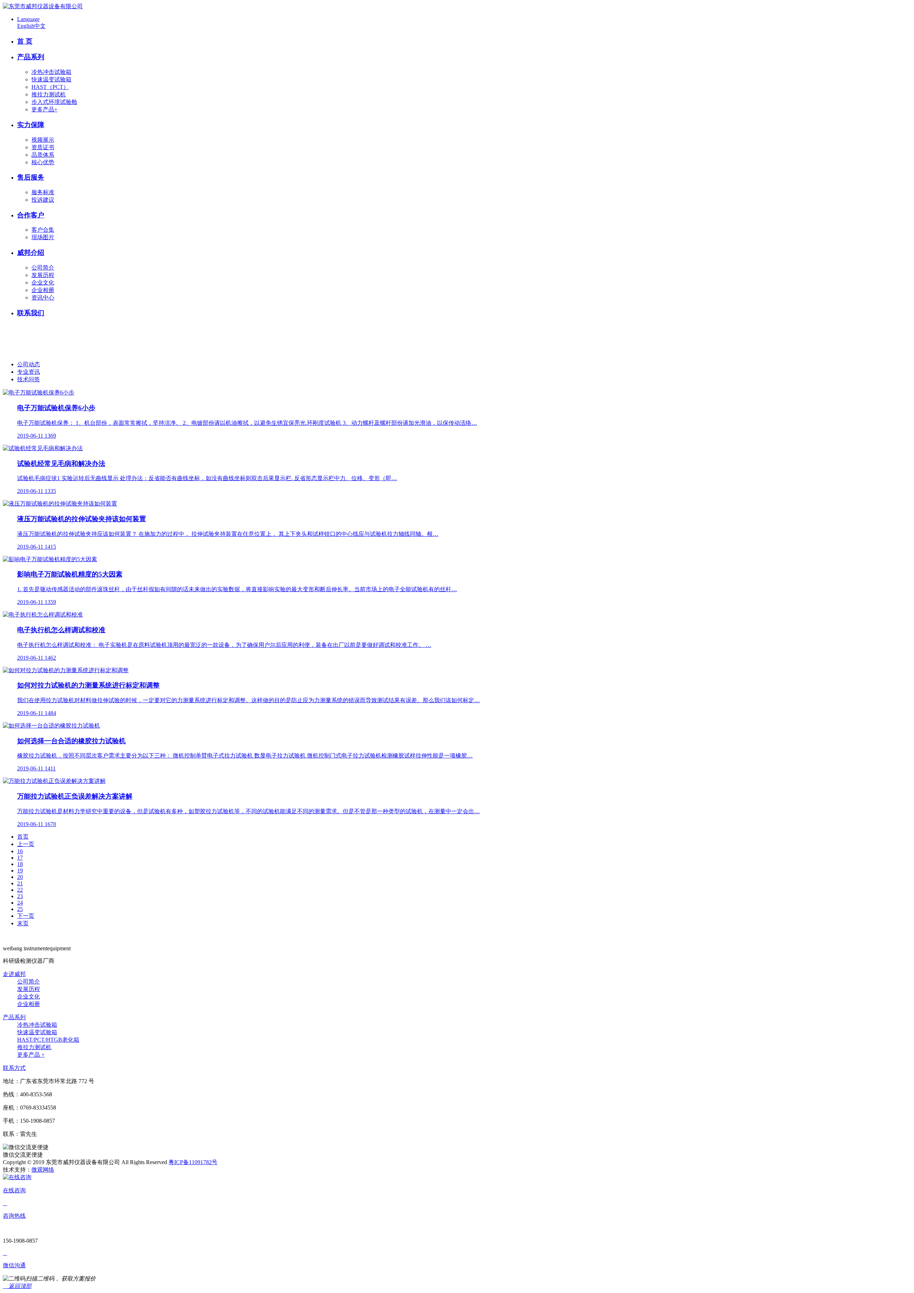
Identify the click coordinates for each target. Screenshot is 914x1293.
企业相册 (42, 290)
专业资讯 (28, 372)
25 (20, 909)
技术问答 (28, 379)
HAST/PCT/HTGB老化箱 (48, 1040)
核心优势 (42, 162)
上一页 (25, 844)
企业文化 (42, 283)
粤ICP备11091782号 (193, 1162)
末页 (23, 923)
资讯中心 (42, 298)
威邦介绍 (30, 252)
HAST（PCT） (50, 87)
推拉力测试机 (48, 94)
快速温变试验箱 (51, 79)
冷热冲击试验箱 (51, 72)
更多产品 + (31, 1055)
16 (20, 851)
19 (20, 870)
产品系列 (30, 57)
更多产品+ (44, 109)
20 (20, 877)
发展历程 (42, 275)
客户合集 (42, 230)
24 (20, 903)
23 (20, 896)
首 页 (24, 41)
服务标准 (42, 192)
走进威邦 (14, 974)
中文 (40, 26)
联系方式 (14, 1068)
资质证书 (42, 147)
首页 (23, 837)
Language (28, 19)
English (25, 26)
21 (20, 883)
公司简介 (42, 268)
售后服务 (30, 177)
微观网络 (42, 1170)
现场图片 (42, 237)
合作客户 (30, 215)
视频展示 (42, 140)
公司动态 (28, 364)
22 (20, 890)
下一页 (25, 916)
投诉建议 (42, 200)
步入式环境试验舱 (54, 102)
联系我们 (30, 313)
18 (20, 864)
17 (20, 858)
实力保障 (30, 125)
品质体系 (42, 155)
